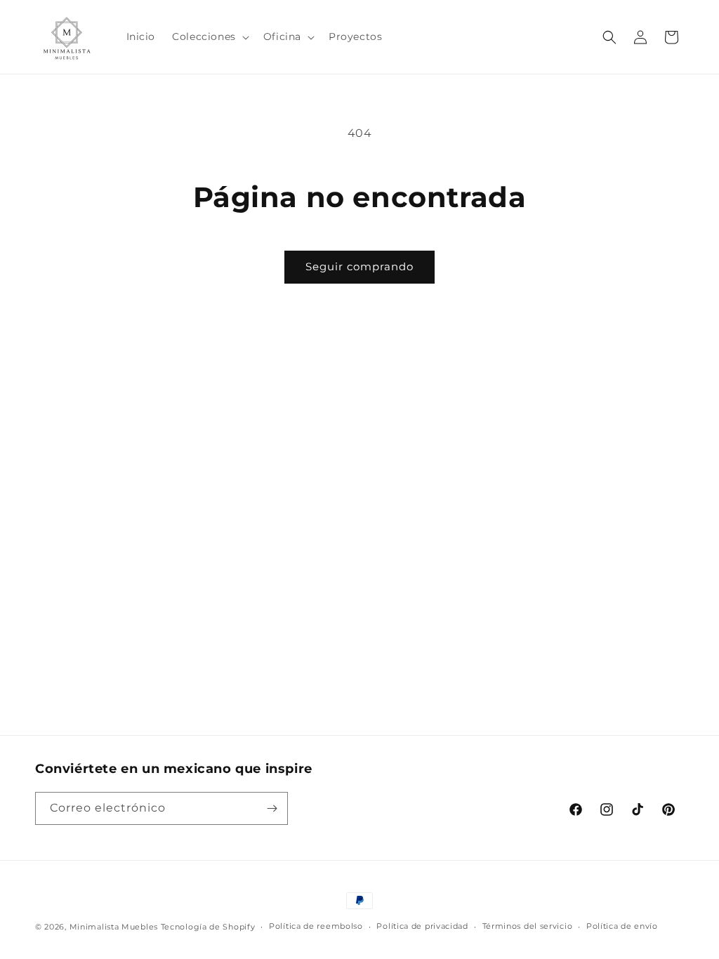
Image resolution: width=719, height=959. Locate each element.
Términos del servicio (527, 926)
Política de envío (622, 926)
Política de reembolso (316, 926)
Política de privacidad (422, 926)
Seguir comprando (359, 266)
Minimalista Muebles (114, 927)
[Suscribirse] (271, 808)
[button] (209, 36)
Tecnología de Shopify (208, 927)
